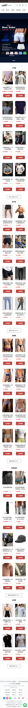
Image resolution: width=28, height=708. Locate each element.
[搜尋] (17, 5)
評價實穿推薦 (7, 692)
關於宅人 (20, 692)
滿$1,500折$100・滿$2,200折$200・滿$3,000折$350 (14, 1)
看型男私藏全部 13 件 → (14, 595)
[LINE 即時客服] (25, 705)
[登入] (22, 5)
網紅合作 (14, 694)
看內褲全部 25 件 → (14, 461)
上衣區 (2, 10)
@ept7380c (25, 681)
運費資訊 (14, 690)
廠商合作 (20, 694)
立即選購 (7, 95)
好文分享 (19, 703)
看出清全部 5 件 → (14, 666)
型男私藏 (18, 10)
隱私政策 (14, 692)
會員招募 (7, 694)
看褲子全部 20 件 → (14, 330)
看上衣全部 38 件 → (14, 197)
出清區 (24, 10)
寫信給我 (18, 683)
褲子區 (7, 10)
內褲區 (12, 10)
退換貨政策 (7, 690)
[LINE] (10, 698)
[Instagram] (7, 698)
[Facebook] (4, 698)
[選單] (25, 5)
